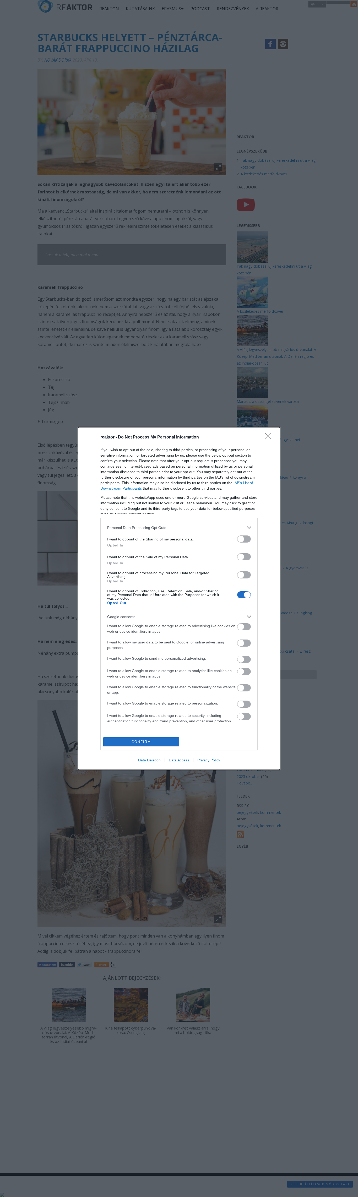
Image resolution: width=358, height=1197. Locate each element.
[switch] (244, 539)
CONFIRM (141, 742)
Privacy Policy (208, 760)
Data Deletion (149, 760)
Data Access (179, 760)
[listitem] (179, 527)
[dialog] (179, 598)
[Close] (270, 437)
